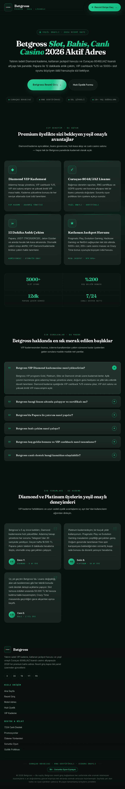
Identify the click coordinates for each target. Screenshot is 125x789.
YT (29, 676)
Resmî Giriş (9, 696)
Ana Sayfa (9, 691)
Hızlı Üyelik (9, 707)
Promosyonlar (11, 733)
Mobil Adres (10, 702)
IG (14, 676)
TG (22, 676)
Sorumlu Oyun (11, 744)
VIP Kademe (10, 713)
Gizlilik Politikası (12, 749)
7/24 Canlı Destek (13, 727)
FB (36, 676)
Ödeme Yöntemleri (13, 738)
